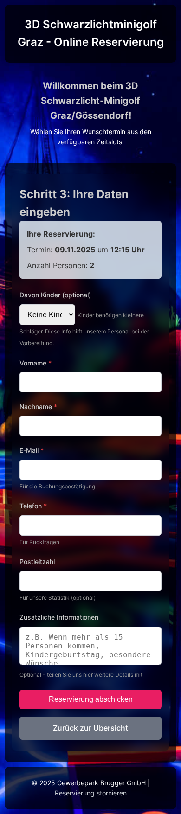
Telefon (33, 506)
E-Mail (31, 450)
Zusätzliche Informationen (58, 617)
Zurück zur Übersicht (90, 727)
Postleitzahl (37, 561)
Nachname (38, 406)
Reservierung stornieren (91, 793)
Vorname (35, 363)
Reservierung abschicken (91, 699)
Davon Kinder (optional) (55, 295)
